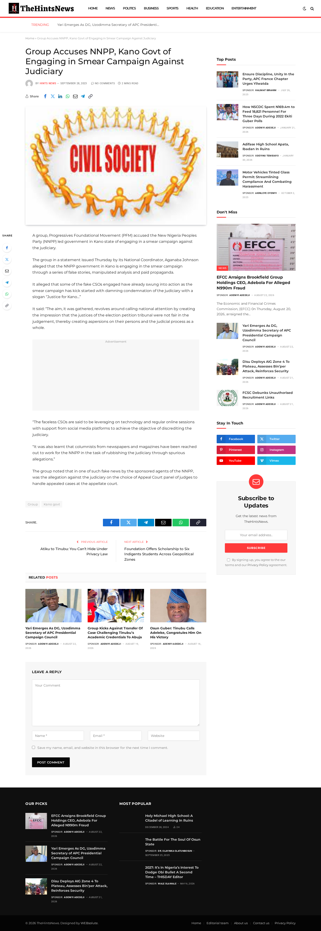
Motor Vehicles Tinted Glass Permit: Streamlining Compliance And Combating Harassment (267, 179)
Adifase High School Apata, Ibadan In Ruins (266, 146)
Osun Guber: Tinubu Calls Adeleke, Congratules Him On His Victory (175, 632)
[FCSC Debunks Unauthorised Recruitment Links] (227, 398)
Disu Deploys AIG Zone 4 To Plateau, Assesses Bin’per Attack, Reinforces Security (266, 366)
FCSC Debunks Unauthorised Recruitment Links (268, 395)
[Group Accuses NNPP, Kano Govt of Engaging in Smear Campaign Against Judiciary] (115, 165)
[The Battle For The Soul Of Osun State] (130, 845)
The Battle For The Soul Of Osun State (172, 841)
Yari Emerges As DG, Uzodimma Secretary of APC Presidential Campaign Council (110, 25)
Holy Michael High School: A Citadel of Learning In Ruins (169, 818)
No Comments (105, 83)
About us (241, 923)
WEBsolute (89, 923)
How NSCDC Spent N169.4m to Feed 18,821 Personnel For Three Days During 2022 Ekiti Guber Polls (269, 114)
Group (33, 504)
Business (151, 8)
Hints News (48, 83)
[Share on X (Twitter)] (52, 96)
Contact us (261, 923)
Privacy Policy (257, 565)
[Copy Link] (90, 96)
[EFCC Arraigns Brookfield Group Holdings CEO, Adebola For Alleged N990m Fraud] (256, 247)
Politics (129, 8)
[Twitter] (6, 259)
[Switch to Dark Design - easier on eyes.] (304, 8)
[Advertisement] (116, 378)
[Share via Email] (75, 96)
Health (192, 8)
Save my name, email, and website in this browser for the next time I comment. (102, 748)
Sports (172, 8)
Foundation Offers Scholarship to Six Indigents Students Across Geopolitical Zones (159, 554)
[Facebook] (6, 247)
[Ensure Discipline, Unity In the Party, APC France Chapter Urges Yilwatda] (227, 79)
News (110, 8)
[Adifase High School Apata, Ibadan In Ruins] (227, 149)
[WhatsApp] (6, 293)
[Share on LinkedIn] (60, 96)
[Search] (311, 8)
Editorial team (218, 923)
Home (93, 8)
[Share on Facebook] (45, 96)
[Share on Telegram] (82, 96)
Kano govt (52, 504)
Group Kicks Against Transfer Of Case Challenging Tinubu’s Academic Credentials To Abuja (115, 632)
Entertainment (243, 8)
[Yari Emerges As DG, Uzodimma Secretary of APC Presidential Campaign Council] (53, 605)
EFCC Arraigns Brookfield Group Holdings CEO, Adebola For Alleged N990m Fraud (253, 282)
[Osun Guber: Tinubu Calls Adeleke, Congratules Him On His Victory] (178, 605)
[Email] (6, 270)
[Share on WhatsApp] (67, 96)
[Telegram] (6, 282)
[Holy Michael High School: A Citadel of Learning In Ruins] (130, 821)
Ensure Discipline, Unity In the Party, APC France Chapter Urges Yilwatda (268, 79)
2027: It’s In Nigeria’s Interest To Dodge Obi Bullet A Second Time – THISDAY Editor (172, 872)
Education (215, 8)
